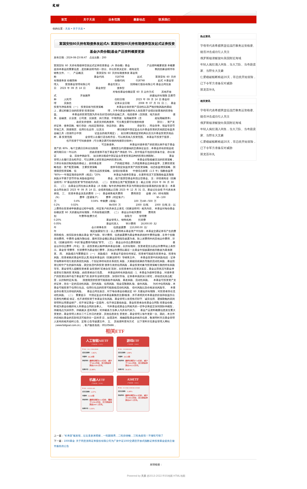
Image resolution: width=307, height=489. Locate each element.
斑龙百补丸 (207, 89)
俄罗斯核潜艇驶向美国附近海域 (220, 58)
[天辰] (56, 5)
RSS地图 (167, 475)
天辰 (67, 28)
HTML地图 (179, 475)
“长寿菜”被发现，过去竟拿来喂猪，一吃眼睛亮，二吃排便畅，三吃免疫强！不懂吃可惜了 (113, 435)
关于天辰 (78, 28)
